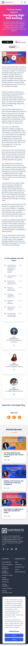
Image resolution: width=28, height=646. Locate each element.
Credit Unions (18, 564)
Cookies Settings (14, 631)
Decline (14, 639)
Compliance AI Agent (7, 575)
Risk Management (6, 562)
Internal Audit (5, 582)
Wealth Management (20, 571)
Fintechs (17, 569)
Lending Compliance (7, 588)
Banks (16, 562)
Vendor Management (7, 564)
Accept (14, 635)
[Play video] (14, 57)
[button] (21, 2)
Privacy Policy (12, 617)
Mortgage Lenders (19, 567)
